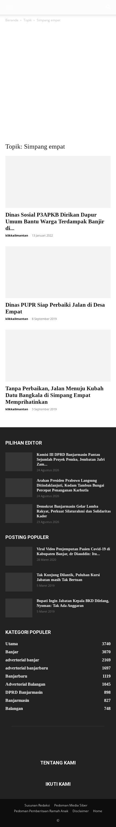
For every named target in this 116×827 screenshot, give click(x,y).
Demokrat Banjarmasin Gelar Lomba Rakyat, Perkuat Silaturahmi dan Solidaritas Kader (74, 511)
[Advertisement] (58, 84)
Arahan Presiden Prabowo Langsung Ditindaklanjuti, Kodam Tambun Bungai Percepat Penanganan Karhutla (70, 485)
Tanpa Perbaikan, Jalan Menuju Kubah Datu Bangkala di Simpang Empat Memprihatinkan (54, 395)
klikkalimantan (16, 235)
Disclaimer (81, 811)
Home (97, 811)
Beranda (11, 20)
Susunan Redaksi (37, 805)
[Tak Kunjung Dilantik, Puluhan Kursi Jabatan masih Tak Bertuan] (18, 582)
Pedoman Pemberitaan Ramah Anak (41, 811)
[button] (9, 7)
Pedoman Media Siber (70, 805)
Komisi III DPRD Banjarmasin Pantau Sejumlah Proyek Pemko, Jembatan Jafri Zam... (71, 459)
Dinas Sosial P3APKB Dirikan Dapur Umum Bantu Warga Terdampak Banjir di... (54, 221)
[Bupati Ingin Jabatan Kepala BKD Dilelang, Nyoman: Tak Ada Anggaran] (18, 608)
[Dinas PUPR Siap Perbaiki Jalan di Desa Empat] (58, 272)
